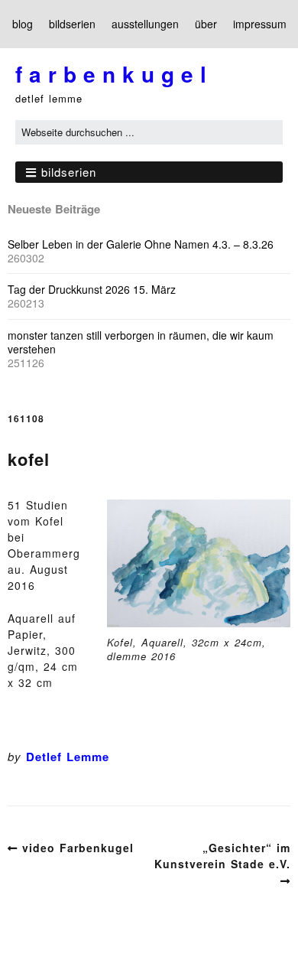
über (206, 23)
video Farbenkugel (78, 847)
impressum (260, 23)
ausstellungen (145, 23)
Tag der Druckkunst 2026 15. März (92, 289)
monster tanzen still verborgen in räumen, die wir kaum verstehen (141, 341)
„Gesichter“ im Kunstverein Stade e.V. (222, 855)
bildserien (72, 23)
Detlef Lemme (67, 756)
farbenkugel (114, 74)
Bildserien (68, 172)
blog (22, 23)
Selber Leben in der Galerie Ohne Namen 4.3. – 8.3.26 (141, 244)
